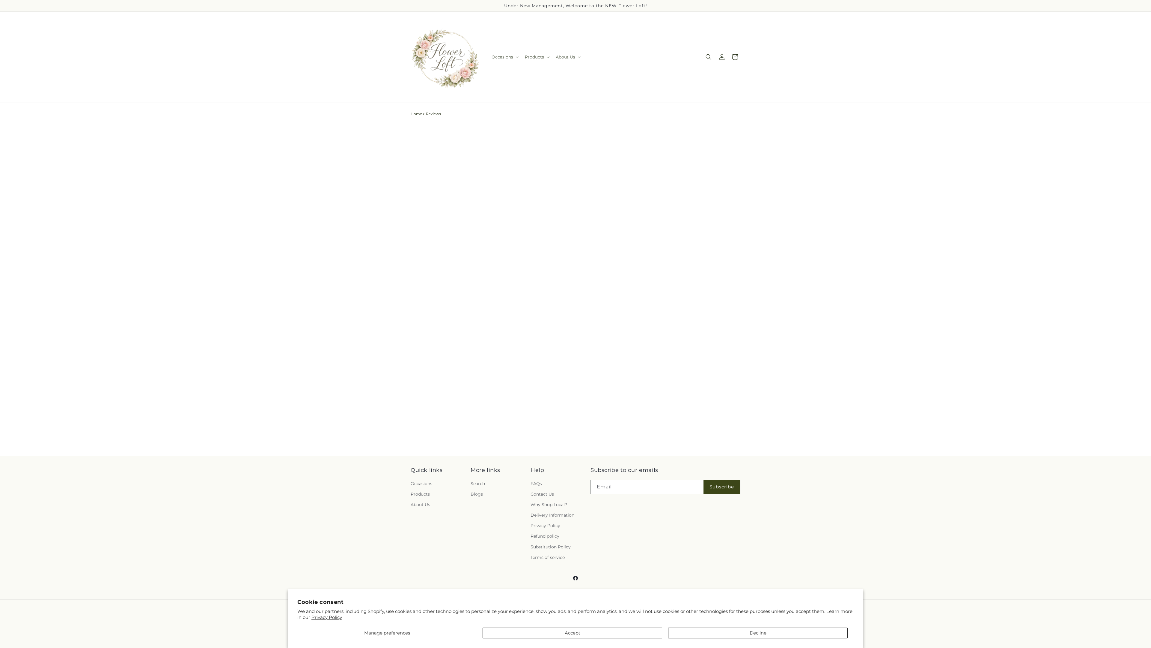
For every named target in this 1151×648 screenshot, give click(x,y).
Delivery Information (552, 515)
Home (416, 114)
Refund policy (545, 536)
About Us (420, 504)
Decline (758, 633)
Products (420, 494)
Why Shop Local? (549, 504)
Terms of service (548, 557)
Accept (572, 633)
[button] (504, 57)
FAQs (536, 483)
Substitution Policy (551, 547)
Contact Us (542, 494)
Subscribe (721, 487)
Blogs (477, 494)
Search (478, 483)
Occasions (421, 483)
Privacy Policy (326, 617)
